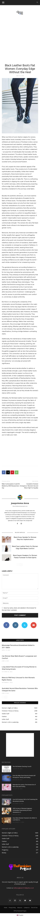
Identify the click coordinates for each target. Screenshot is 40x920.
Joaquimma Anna (20, 503)
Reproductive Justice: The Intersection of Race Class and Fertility (24, 786)
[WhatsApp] (16, 472)
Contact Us (26, 907)
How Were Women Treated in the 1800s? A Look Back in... (25, 819)
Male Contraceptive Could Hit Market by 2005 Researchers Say (11, 486)
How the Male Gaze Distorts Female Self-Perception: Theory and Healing (24, 777)
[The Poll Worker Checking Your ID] (6, 769)
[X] (8, 472)
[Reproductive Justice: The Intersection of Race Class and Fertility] (6, 787)
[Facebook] (4, 472)
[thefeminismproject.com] (20, 13)
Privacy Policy (12, 907)
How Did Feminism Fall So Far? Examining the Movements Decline (25, 800)
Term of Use (34, 907)
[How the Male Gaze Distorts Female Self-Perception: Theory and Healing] (6, 778)
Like (6, 623)
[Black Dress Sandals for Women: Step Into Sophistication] (6, 539)
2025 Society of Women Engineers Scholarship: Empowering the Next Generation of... (22, 810)
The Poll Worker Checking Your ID (22, 766)
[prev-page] (18, 564)
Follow (15, 623)
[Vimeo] (25, 901)
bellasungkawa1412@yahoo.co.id (24, 888)
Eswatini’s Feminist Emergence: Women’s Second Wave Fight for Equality (29, 486)
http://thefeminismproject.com (20, 506)
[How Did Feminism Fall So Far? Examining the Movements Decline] (6, 802)
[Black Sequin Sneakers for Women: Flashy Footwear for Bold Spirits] (6, 557)
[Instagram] (22, 524)
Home (5, 907)
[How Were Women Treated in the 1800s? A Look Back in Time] (6, 820)
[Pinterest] (12, 472)
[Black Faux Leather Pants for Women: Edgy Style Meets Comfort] (6, 548)
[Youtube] (30, 901)
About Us (19, 907)
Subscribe (33, 623)
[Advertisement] (20, 38)
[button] (3, 2)
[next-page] (21, 564)
